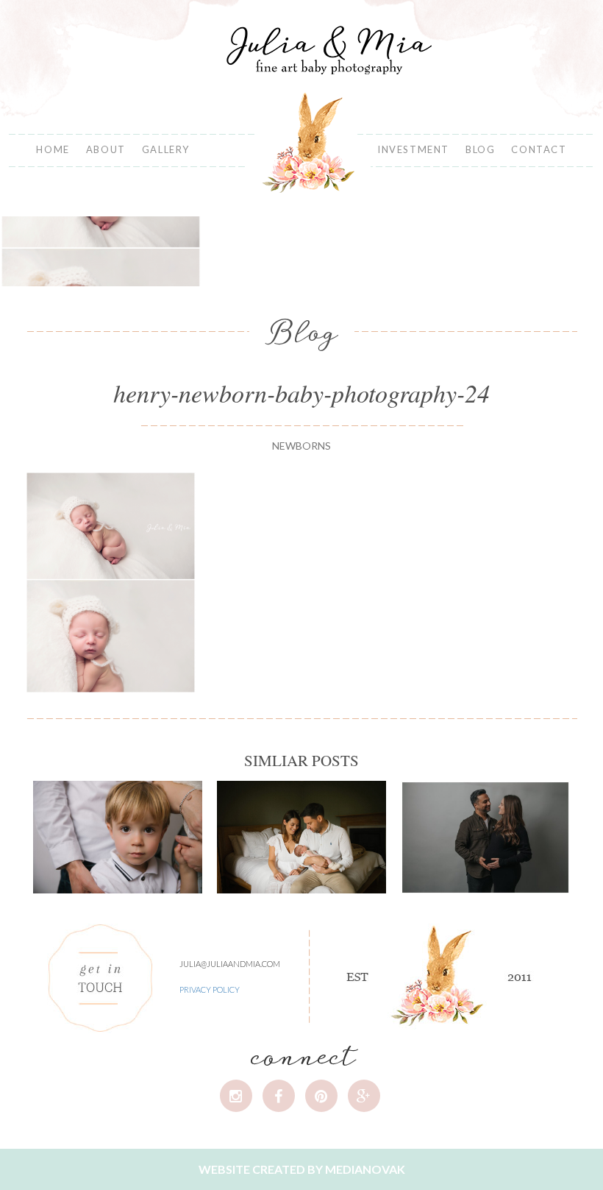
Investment (413, 149)
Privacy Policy (209, 989)
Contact (538, 149)
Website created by (302, 1169)
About (106, 149)
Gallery (166, 149)
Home (52, 149)
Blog (480, 149)
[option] (100, 251)
